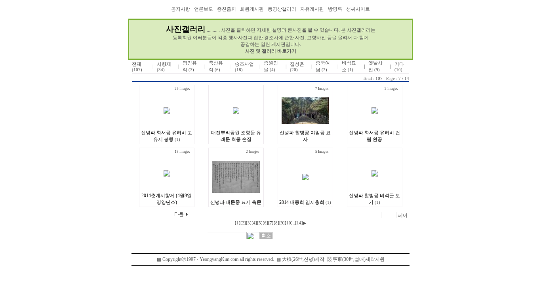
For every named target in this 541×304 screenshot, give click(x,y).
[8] (276, 223)
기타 (399, 66)
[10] (289, 223)
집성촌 (297, 66)
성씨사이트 (358, 9)
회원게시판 (252, 9)
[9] (282, 223)
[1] (237, 223)
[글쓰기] (141, 215)
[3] (248, 223)
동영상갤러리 (282, 9)
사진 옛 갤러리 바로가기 (270, 51)
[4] (254, 223)
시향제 (164, 66)
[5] (260, 223)
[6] (265, 223)
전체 (137, 66)
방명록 (335, 9)
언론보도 (203, 9)
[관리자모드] (139, 78)
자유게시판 (312, 9)
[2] (243, 223)
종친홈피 (226, 9)
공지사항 (180, 9)
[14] (299, 223)
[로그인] (157, 78)
